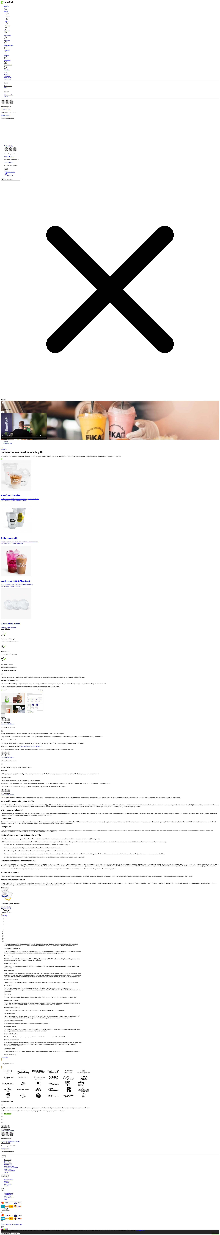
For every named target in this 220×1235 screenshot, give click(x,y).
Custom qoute (8, 86)
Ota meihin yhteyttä (9, 1170)
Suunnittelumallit (8, 1193)
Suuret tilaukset (8, 1194)
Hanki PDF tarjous (9, 1197)
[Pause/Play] (3, 715)
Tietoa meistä (7, 77)
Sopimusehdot (8, 1164)
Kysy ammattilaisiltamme (7, 723)
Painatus (6, 1161)
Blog (5, 1199)
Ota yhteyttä (7, 79)
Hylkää (15, 1233)
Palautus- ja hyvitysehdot (11, 1167)
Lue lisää (118, 456)
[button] (6, 169)
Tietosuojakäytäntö (9, 1166)
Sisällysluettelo (15, 1224)
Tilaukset (6, 1181)
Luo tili (6, 96)
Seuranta (6, 1182)
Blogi (5, 87)
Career (6, 1172)
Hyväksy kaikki (5, 1233)
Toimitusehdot (8, 1163)
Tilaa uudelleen (8, 1184)
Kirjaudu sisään (8, 95)
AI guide (20, 1224)
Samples (6, 1185)
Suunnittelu (7, 76)
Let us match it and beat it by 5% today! (31, 746)
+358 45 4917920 (5, 109)
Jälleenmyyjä (7, 1196)
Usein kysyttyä (8, 1169)
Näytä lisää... (4, 888)
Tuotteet (6, 6)
